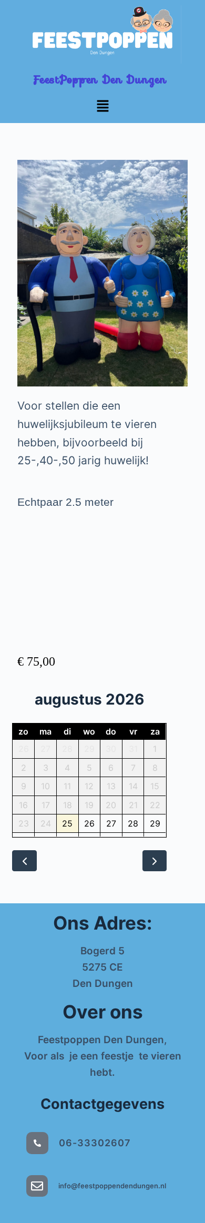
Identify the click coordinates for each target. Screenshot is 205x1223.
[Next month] (154, 860)
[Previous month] (24, 860)
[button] (102, 106)
